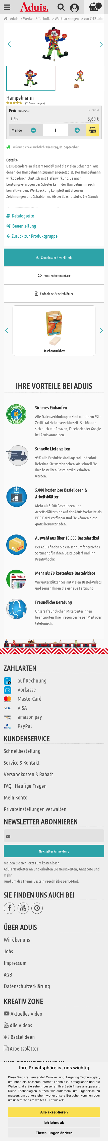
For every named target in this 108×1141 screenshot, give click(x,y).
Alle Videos (21, 1025)
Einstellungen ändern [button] (54, 1133)
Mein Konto (15, 797)
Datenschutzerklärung (27, 986)
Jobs (8, 951)
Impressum (15, 962)
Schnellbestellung (22, 750)
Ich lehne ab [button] (54, 1122)
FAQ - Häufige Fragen (25, 785)
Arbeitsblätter (24, 1048)
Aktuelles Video (26, 1013)
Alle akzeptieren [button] (54, 1112)
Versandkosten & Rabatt (28, 774)
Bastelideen (23, 1036)
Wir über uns (17, 939)
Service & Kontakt (21, 762)
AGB (8, 974)
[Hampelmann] (55, 44)
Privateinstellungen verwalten (35, 809)
